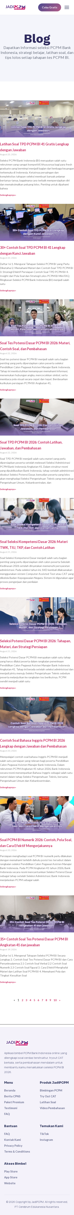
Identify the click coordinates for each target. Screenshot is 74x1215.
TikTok (44, 1133)
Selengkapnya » (8, 195)
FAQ (7, 1114)
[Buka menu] (66, 7)
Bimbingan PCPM (51, 1090)
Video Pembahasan (52, 1108)
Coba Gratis (49, 7)
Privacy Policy (13, 1145)
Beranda (9, 1090)
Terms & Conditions (17, 1151)
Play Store (11, 1171)
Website (10, 1183)
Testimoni (10, 1108)
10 (55, 1000)
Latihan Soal (48, 1102)
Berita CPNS (12, 1096)
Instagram (46, 1139)
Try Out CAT (48, 1096)
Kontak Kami (12, 1139)
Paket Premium (14, 1102)
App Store (10, 1177)
